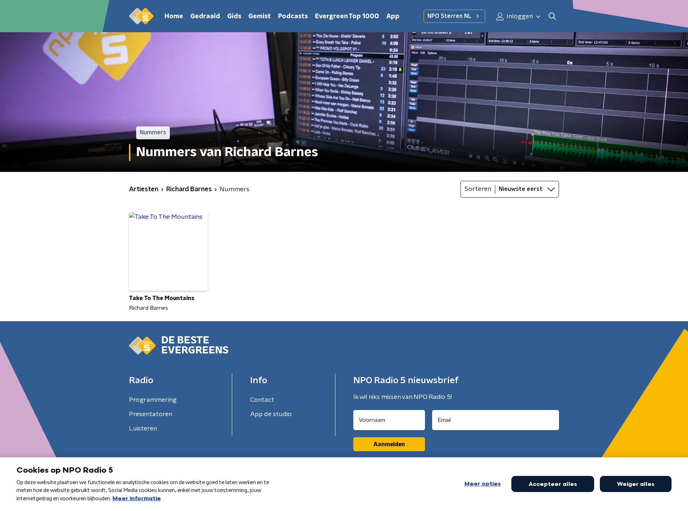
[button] (552, 16)
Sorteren (477, 189)
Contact (262, 400)
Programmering (153, 400)
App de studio (271, 414)
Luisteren (143, 428)
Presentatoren (150, 414)
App (393, 16)
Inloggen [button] (519, 16)
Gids (234, 16)
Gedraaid (205, 16)
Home (173, 16)
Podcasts (293, 16)
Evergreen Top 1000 (347, 16)
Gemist (259, 16)
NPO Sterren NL (449, 16)
